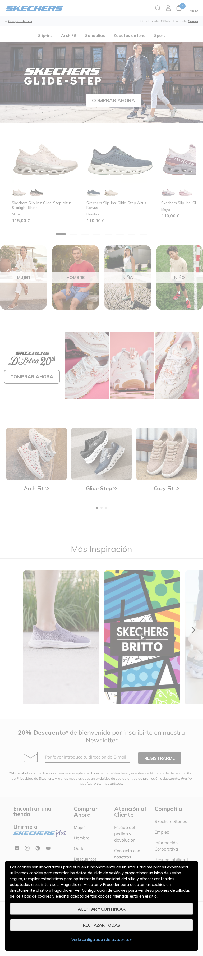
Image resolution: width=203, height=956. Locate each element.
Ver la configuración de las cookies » (101, 939)
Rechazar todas (101, 925)
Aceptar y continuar (101, 909)
